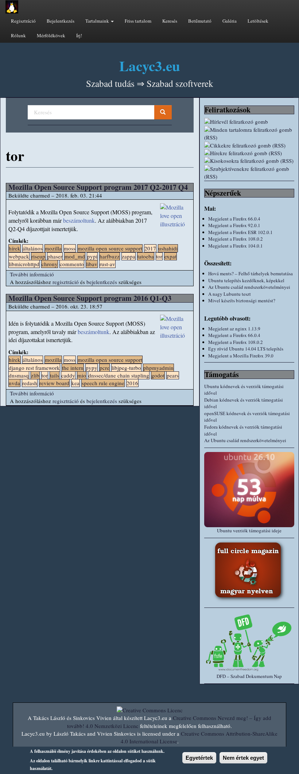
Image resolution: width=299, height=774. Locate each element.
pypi (92, 256)
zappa (128, 256)
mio (81, 375)
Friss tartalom (138, 21)
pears (173, 375)
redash (29, 383)
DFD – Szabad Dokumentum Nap (249, 676)
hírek (14, 248)
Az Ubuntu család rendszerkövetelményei (249, 287)
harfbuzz (110, 256)
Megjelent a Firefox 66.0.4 (234, 218)
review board (54, 383)
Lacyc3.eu (149, 65)
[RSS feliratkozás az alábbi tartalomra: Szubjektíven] (249, 173)
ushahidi (168, 248)
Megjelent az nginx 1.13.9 (234, 328)
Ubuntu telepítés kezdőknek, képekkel (246, 280)
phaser (54, 256)
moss (69, 248)
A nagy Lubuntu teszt (229, 294)
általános (33, 248)
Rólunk (18, 35)
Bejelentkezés (60, 21)
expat (170, 256)
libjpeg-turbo (126, 367)
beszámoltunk (79, 220)
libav (91, 264)
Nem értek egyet (243, 758)
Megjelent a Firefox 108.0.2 (235, 238)
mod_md (75, 256)
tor (159, 256)
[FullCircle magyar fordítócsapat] (249, 571)
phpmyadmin (158, 367)
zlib (35, 375)
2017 (150, 248)
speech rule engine (103, 383)
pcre (104, 367)
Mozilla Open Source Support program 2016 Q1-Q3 (89, 298)
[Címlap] (11, 7)
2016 (132, 383)
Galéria (229, 21)
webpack (19, 256)
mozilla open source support (110, 248)
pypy (91, 367)
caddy (68, 375)
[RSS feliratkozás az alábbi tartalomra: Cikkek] (249, 145)
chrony (50, 264)
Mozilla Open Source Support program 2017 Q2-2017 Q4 (98, 187)
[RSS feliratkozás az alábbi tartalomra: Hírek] (249, 153)
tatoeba (145, 256)
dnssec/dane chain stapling (118, 375)
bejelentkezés (101, 282)
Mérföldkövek (51, 35)
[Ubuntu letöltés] (249, 489)
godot (157, 375)
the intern (73, 367)
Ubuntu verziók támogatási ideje (249, 530)
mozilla (53, 248)
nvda (14, 383)
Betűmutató (199, 21)
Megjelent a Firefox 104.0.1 (235, 245)
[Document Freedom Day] (249, 642)
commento (72, 264)
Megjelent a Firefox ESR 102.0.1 (240, 232)
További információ (32, 274)
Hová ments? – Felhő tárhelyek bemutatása (250, 273)
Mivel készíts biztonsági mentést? (241, 300)
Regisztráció (23, 21)
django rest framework (34, 367)
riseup (38, 256)
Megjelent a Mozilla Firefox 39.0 (240, 355)
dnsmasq (19, 375)
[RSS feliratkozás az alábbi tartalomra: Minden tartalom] (249, 134)
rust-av (107, 264)
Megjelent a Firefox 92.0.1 (234, 225)
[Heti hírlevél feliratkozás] (249, 122)
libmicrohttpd (24, 264)
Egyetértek (199, 758)
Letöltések (258, 21)
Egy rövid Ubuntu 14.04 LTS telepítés (245, 348)
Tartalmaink (97, 21)
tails (54, 375)
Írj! (79, 35)
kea (75, 383)
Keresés (169, 21)
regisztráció (66, 282)
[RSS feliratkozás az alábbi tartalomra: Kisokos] (249, 161)
